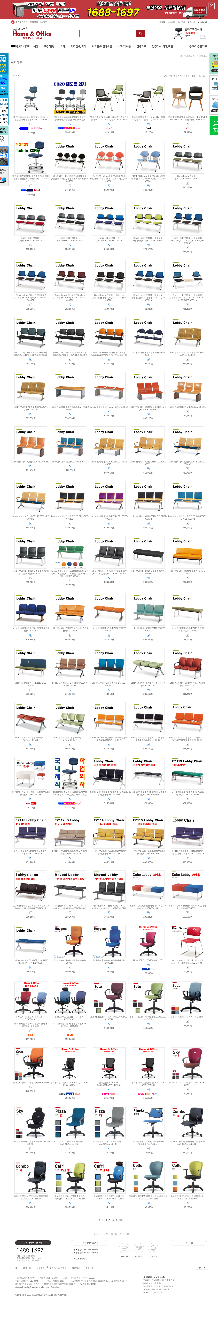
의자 (62, 46)
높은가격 (178, 76)
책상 (35, 46)
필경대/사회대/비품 (162, 46)
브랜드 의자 (191, 56)
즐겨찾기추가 (21, 22)
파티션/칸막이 (78, 46)
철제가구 (141, 46)
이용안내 (76, 1268)
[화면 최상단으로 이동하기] (201, 1267)
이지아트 (203, 56)
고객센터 (89, 1268)
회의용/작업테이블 (102, 46)
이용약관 (40, 1268)
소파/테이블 (124, 46)
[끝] (120, 1220)
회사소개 (27, 1268)
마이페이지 (202, 22)
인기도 (202, 76)
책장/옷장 (49, 46)
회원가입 (171, 22)
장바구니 (181, 22)
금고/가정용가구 (198, 46)
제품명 (186, 76)
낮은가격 (168, 76)
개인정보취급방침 (58, 1268)
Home (181, 56)
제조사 (194, 76)
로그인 (162, 22)
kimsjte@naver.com (32, 1287)
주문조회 (191, 22)
